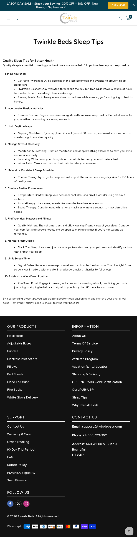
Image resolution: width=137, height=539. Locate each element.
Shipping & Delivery (86, 374)
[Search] (16, 18)
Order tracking (18, 442)
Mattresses (15, 336)
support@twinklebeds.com (102, 426)
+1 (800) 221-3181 (95, 435)
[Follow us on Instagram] (26, 503)
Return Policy (17, 465)
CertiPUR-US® (83, 390)
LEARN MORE (118, 5)
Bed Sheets (15, 374)
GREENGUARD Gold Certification (97, 382)
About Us (79, 336)
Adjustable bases (19, 343)
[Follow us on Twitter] (18, 503)
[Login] (120, 18)
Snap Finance (17, 480)
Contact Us (15, 426)
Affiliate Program (85, 359)
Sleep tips (79, 397)
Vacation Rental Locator (89, 367)
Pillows (12, 367)
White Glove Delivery (22, 397)
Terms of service (85, 343)
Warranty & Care (19, 434)
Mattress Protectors (22, 359)
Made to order (18, 382)
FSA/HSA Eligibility (21, 473)
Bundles (12, 351)
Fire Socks (14, 390)
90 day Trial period (20, 449)
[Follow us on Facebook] (10, 503)
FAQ (10, 457)
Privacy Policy (82, 351)
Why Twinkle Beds (85, 405)
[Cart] (128, 18)
